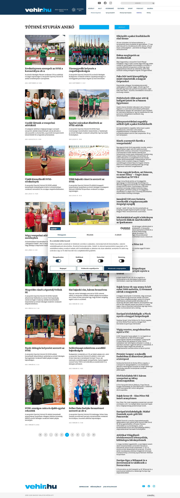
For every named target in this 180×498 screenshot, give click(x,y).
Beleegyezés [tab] (62, 235)
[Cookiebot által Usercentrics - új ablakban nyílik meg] (122, 228)
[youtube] (99, 3)
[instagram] (110, 3)
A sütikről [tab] (118, 235)
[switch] (79, 260)
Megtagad (63, 268)
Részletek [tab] (90, 235)
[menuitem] (91, 8)
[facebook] (105, 3)
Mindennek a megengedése (117, 268)
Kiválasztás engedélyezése (90, 268)
